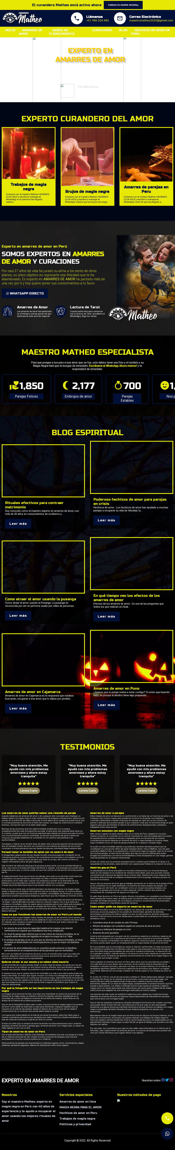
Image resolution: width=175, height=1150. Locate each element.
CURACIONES (102, 30)
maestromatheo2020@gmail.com (151, 20)
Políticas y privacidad (75, 1124)
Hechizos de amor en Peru (78, 1113)
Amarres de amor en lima (77, 1101)
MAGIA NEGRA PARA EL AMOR (80, 1107)
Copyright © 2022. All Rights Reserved (87, 1140)
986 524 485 (100, 93)
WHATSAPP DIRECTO (26, 293)
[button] (2, 208)
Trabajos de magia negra (77, 1118)
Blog (123, 30)
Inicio (10, 30)
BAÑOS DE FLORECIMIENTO (62, 32)
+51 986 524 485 (97, 20)
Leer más (18, 524)
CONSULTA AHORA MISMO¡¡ (123, 5)
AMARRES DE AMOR (30, 32)
